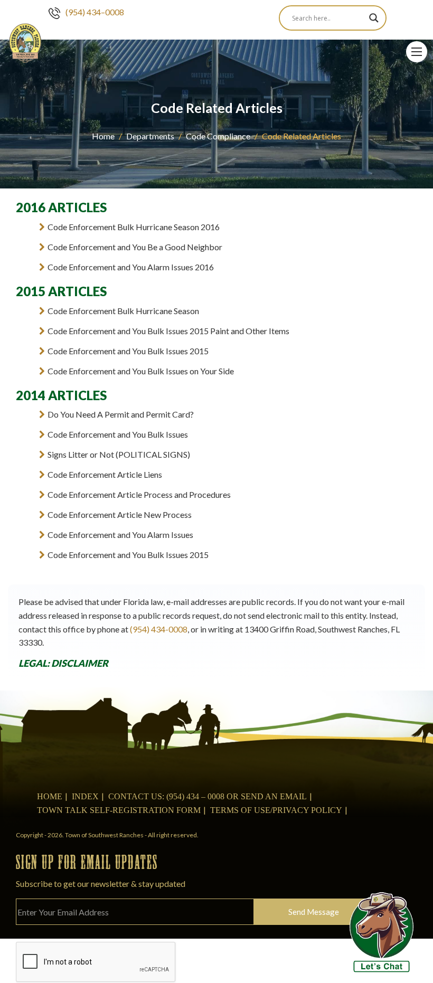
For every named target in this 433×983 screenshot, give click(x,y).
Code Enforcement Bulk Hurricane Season (123, 311)
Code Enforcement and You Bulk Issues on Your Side (141, 371)
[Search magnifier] (373, 18)
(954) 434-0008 (158, 629)
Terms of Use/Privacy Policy (276, 810)
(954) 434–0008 (94, 12)
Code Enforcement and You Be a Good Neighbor (135, 247)
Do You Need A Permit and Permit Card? (121, 414)
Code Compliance (218, 136)
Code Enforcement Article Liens (105, 474)
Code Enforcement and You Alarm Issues (120, 535)
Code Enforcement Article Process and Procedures (139, 494)
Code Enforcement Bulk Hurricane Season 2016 (134, 227)
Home (103, 136)
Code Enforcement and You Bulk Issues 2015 (128, 351)
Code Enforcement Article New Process (120, 514)
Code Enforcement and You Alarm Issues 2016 (131, 267)
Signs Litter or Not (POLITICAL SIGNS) (119, 454)
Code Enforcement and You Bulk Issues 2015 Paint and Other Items (168, 331)
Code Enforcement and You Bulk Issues (118, 434)
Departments (150, 136)
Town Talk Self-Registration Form (119, 810)
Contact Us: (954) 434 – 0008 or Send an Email (207, 796)
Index (85, 796)
